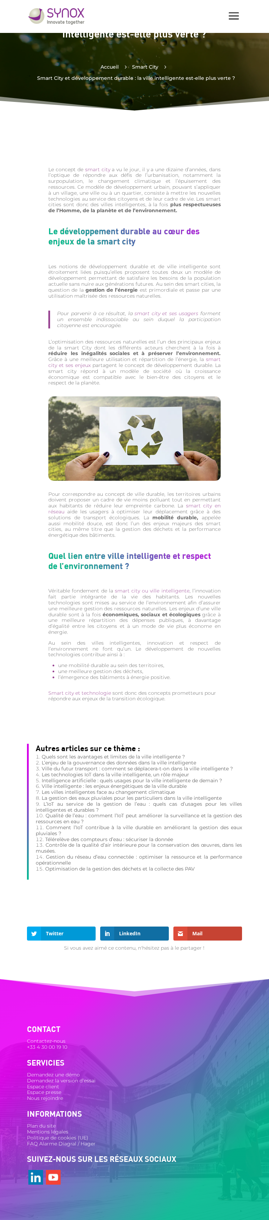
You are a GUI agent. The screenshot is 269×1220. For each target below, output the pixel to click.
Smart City (145, 66)
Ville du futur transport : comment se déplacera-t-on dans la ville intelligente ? (137, 768)
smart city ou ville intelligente (152, 591)
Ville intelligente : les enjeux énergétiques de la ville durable (114, 786)
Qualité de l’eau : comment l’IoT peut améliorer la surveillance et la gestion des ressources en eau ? (139, 818)
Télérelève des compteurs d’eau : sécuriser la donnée (109, 839)
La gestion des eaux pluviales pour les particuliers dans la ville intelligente (132, 798)
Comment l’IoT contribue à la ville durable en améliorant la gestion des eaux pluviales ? (139, 830)
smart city (97, 169)
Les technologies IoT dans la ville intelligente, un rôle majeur (115, 774)
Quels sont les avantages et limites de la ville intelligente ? (113, 757)
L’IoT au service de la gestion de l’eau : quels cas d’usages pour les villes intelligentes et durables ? (139, 807)
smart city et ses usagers (166, 313)
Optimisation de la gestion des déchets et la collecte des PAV (120, 869)
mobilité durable (89, 665)
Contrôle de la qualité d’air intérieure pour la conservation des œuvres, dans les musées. (139, 848)
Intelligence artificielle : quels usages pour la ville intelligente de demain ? (132, 780)
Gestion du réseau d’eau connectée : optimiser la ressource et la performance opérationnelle (139, 860)
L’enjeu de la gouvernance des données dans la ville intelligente (119, 763)
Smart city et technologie (79, 693)
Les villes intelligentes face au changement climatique (108, 792)
